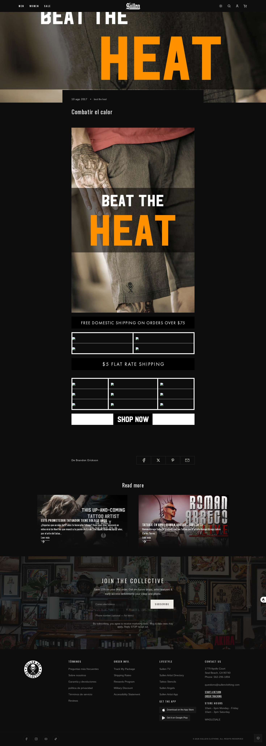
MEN (21, 6)
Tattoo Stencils (167, 681)
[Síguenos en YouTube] (46, 738)
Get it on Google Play (177, 717)
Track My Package (124, 668)
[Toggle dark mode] (220, 6)
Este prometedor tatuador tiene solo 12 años (74, 520)
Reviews (73, 700)
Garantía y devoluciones (82, 681)
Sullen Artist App (168, 694)
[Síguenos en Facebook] (26, 738)
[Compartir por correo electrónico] (187, 460)
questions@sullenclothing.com (222, 684)
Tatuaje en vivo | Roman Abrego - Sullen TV (172, 525)
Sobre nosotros (77, 675)
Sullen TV (164, 668)
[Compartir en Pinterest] (173, 460)
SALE (47, 6)
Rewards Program (124, 681)
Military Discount (123, 688)
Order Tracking (213, 696)
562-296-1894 (222, 676)
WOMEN (34, 6)
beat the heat (100, 99)
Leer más (45, 537)
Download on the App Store (180, 709)
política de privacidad (80, 688)
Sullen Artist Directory (171, 675)
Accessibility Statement (127, 694)
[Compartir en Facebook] (144, 460)
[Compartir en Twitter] (158, 460)
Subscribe (162, 604)
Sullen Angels (167, 688)
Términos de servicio (80, 694)
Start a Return (213, 692)
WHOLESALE (212, 719)
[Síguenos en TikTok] (55, 738)
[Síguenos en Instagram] (36, 738)
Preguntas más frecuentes (83, 668)
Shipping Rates (122, 675)
